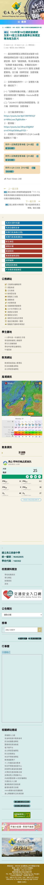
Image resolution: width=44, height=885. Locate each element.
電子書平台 (9, 747)
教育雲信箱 (11, 293)
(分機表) (30, 868)
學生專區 (8, 577)
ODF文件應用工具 (14, 309)
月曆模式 (6, 652)
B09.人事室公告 (20, 48)
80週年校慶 (22, 638)
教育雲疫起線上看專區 (13, 363)
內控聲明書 (11, 303)
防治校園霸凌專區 (11, 366)
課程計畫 (10, 246)
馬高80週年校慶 (13, 223)
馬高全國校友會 (12, 227)
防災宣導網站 (10, 753)
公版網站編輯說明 (14, 284)
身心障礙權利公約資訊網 (14, 793)
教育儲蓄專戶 (10, 760)
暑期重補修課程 (12, 255)
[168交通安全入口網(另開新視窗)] (22, 598)
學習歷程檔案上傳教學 (13, 340)
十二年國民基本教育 (12, 763)
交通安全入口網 (11, 781)
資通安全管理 (12, 312)
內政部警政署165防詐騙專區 (16, 778)
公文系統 (10, 290)
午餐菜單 (8, 349)
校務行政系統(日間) (14, 232)
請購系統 (10, 300)
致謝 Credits (22, 882)
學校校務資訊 (10, 574)
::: (2, 217)
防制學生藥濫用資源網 (13, 769)
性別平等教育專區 (11, 757)
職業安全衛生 (12, 315)
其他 (6, 584)
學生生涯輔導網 (11, 343)
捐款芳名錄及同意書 (15, 318)
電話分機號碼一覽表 (15, 321)
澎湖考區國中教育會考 (13, 738)
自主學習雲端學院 (11, 369)
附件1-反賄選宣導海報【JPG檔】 (20, 144)
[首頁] (2, 27)
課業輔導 (10, 260)
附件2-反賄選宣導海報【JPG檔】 (20, 156)
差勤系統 (10, 287)
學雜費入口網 (10, 735)
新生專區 (10, 241)
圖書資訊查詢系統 (11, 744)
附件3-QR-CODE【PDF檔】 (17, 167)
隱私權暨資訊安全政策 (22, 802)
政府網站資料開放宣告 (22, 806)
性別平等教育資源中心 (13, 766)
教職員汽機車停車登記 (16, 324)
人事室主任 (31, 45)
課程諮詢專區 (11, 265)
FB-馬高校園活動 (34, 638)
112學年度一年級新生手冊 (15, 337)
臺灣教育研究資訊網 (12, 784)
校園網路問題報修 (14, 306)
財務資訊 (8, 581)
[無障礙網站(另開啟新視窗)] (22, 814)
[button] (22, 22)
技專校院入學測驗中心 (13, 775)
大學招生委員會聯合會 (13, 772)
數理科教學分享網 (11, 787)
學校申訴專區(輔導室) (13, 346)
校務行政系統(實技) (14, 237)
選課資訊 (10, 251)
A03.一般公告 (10, 48)
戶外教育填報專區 (13, 269)
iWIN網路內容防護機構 (14, 790)
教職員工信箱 (12, 296)
